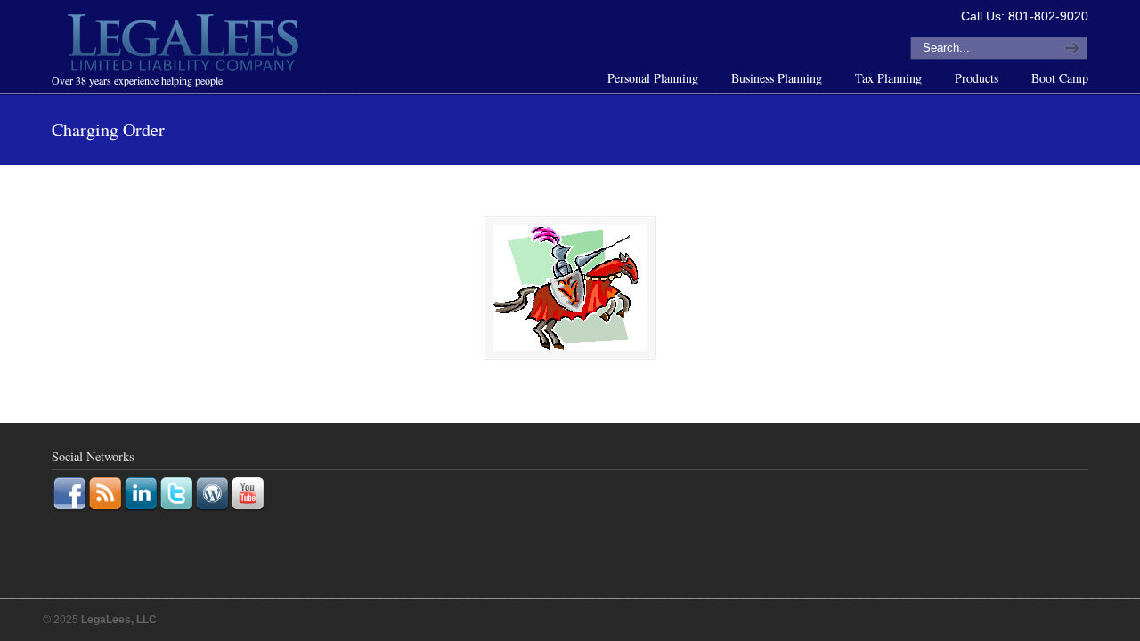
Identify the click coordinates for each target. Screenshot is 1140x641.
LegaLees (185, 45)
